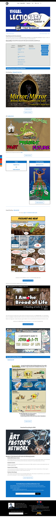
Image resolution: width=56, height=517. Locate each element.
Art (32, 3)
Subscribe (31, 0)
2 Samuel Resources (45, 45)
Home (18, 3)
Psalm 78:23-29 (21, 59)
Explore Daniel (28, 421)
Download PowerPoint (27, 280)
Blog (36, 3)
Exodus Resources (45, 47)
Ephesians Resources (45, 50)
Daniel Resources (44, 54)
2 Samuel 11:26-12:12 (17, 72)
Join (38, 3)
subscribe (25, 513)
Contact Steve (27, 0)
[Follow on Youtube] (37, 502)
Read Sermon (28, 109)
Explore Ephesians (39, 202)
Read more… (17, 508)
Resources (28, 3)
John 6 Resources (44, 52)
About (24, 0)
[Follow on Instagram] (40, 502)
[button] (41, 3)
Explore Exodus (28, 155)
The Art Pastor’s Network (37, 510)
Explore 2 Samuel (28, 112)
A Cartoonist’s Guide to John (32, 212)
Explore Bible (22, 3)
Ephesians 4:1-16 (21, 61)
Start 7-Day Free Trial (28, 477)
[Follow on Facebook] (39, 502)
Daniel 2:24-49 (32, 48)
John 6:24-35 (20, 64)
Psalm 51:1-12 (21, 52)
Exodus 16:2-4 (21, 56)
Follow (38, 493)
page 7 (25, 212)
